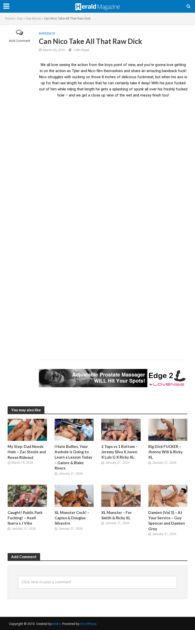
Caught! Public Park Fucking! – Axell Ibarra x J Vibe (25, 518)
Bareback (47, 33)
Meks (57, 624)
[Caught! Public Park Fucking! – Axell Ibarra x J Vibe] (27, 495)
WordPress (88, 624)
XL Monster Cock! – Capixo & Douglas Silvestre (72, 518)
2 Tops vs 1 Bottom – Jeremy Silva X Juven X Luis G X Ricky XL (119, 452)
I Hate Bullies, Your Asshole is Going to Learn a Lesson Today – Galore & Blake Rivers (73, 457)
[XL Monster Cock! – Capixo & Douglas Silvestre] (74, 495)
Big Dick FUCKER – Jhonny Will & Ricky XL (165, 452)
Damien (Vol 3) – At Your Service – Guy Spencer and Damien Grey (166, 520)
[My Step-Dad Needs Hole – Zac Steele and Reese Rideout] (27, 429)
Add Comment (19, 41)
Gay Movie (33, 18)
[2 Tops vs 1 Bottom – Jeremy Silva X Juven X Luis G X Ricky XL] (121, 429)
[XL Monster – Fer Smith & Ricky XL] (121, 495)
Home (9, 18)
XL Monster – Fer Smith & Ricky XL (116, 515)
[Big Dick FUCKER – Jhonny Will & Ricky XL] (168, 429)
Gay (20, 18)
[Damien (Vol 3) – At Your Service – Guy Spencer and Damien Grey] (168, 495)
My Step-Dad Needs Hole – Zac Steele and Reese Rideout (27, 452)
